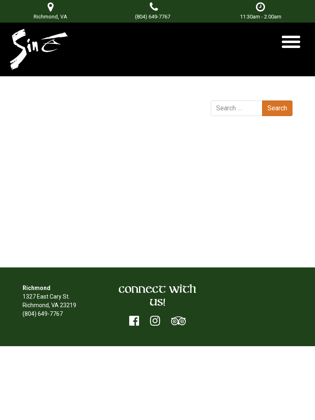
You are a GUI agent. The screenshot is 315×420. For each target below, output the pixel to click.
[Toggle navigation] (291, 45)
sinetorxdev (115, 114)
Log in (234, 218)
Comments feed (248, 235)
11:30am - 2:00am (260, 17)
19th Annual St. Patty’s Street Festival (80, 122)
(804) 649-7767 (152, 17)
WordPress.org (246, 244)
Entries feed (243, 227)
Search (220, 92)
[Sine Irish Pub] (39, 49)
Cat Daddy (176, 122)
